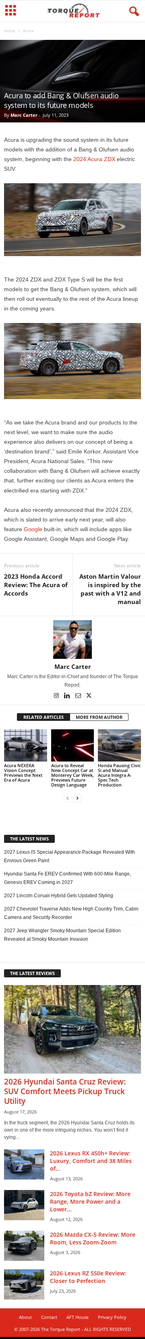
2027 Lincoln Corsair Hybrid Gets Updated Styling (58, 895)
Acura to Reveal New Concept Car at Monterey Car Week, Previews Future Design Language (72, 775)
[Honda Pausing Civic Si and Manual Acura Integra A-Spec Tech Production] (119, 745)
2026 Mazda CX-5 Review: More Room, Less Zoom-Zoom (92, 1238)
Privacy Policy (112, 1317)
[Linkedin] (67, 696)
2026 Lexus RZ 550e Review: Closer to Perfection (88, 1277)
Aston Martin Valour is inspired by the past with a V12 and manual (110, 589)
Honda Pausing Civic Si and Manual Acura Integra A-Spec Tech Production (119, 775)
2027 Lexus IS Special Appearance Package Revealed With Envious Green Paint (69, 856)
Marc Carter (23, 115)
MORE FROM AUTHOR (99, 717)
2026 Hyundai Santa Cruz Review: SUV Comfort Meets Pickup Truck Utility (65, 1091)
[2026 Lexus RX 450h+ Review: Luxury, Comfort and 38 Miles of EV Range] (24, 1164)
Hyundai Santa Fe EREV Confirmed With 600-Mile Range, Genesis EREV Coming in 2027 (67, 878)
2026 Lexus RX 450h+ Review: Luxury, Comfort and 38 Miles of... (91, 1160)
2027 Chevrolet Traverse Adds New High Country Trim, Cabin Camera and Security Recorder (71, 913)
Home (9, 30)
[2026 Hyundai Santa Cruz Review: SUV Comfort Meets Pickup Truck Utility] (72, 1029)
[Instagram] (57, 696)
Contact (49, 1317)
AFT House (77, 1317)
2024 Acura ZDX (94, 159)
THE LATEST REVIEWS (32, 973)
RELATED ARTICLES (43, 717)
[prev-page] (68, 798)
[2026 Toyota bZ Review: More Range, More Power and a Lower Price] (24, 1205)
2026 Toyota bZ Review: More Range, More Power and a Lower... (90, 1201)
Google (33, 529)
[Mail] (78, 696)
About (25, 1317)
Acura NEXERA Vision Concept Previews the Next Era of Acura (23, 772)
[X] (89, 696)
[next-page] (77, 798)
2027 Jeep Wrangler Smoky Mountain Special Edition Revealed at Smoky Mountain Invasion (62, 935)
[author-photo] (72, 639)
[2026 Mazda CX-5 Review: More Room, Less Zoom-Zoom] (24, 1246)
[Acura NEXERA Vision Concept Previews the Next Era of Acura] (25, 745)
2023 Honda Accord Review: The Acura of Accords (36, 584)
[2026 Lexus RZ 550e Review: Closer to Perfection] (24, 1284)
